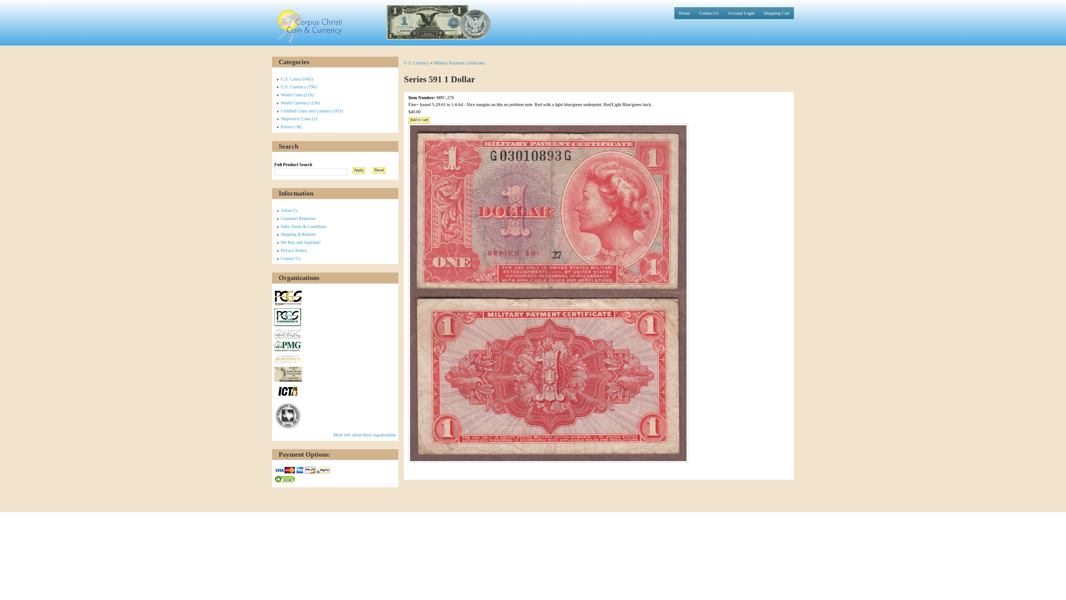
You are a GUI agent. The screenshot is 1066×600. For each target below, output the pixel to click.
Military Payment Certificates (459, 63)
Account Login (741, 13)
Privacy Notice (294, 250)
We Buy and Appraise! (301, 242)
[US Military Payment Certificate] (548, 461)
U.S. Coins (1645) (297, 79)
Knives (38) (291, 126)
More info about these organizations (364, 434)
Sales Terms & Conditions (303, 226)
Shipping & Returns (298, 234)
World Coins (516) (297, 94)
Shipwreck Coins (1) (299, 118)
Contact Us (709, 13)
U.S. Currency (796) (299, 86)
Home (684, 13)
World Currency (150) (300, 103)
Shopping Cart (776, 13)
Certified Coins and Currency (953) (312, 111)
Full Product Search (293, 164)
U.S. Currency (416, 63)
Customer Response (298, 218)
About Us (289, 210)
